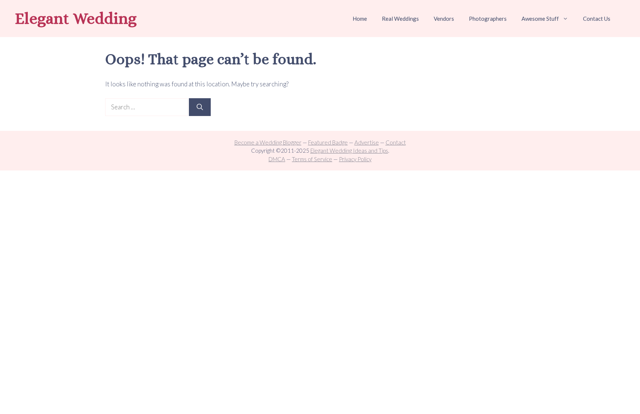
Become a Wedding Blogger (267, 142)
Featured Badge (328, 142)
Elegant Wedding (76, 18)
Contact (396, 142)
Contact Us (596, 18)
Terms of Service (312, 159)
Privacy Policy (355, 159)
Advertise (366, 142)
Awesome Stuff (540, 18)
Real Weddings (400, 18)
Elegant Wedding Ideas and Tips (349, 150)
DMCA (277, 159)
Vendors (444, 18)
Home (360, 18)
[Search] (200, 107)
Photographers (488, 18)
